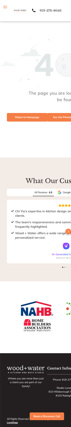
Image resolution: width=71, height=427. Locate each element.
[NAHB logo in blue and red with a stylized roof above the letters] (36, 308)
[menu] (5, 7)
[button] (7, 231)
